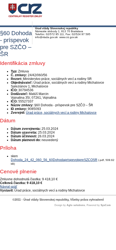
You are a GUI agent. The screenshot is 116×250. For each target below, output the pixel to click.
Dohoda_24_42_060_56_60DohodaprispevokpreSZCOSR (54, 160)
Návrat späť (8, 187)
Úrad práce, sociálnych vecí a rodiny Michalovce (61, 113)
